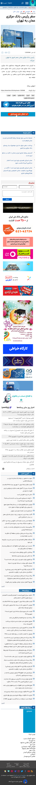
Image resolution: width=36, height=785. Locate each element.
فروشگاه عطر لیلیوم (28, 748)
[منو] (27, 3)
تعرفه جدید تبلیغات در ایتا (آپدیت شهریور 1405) (18, 699)
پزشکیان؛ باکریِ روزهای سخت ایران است (21, 552)
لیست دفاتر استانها (25, 766)
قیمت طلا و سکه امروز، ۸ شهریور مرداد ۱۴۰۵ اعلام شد (17, 485)
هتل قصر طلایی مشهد (27, 743)
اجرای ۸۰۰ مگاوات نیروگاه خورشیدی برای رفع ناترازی (18, 695)
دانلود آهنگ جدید (29, 739)
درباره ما (16, 763)
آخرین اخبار (25, 474)
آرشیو (3, 586)
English (10, 3)
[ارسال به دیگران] (9, 53)
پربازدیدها (25, 591)
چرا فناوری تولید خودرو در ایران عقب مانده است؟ (18, 559)
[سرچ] (22, 3)
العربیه (5, 3)
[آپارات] (11, 771)
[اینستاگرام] (18, 771)
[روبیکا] (4, 771)
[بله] (8, 771)
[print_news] (2, 52)
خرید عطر (32, 750)
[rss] (31, 771)
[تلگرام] (14, 771)
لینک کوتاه (32, 90)
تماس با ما (26, 763)
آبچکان (32, 754)
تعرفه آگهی (26, 765)
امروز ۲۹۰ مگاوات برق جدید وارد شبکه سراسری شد (18, 691)
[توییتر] (21, 771)
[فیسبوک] (25, 771)
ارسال (7, 199)
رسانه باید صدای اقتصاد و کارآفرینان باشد (20, 618)
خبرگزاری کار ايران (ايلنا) (20, 775)
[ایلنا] (33, 3)
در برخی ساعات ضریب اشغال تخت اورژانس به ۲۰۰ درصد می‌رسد (15, 8)
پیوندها (9, 765)
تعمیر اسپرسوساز (29, 756)
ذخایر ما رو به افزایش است (24, 494)
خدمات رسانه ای (10, 766)
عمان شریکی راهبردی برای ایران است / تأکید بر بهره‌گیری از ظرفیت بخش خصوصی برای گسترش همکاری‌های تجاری (17, 170)
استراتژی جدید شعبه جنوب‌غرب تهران (21, 511)
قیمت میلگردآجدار (29, 752)
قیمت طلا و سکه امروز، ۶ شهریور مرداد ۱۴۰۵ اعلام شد (17, 601)
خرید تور (32, 745)
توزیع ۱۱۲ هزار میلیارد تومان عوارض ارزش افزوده (18, 582)
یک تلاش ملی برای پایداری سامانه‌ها (22, 556)
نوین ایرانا (32, 734)
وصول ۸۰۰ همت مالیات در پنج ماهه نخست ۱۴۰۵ (18, 634)
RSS (17, 765)
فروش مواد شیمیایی (28, 747)
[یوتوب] (28, 771)
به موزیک (32, 741)
